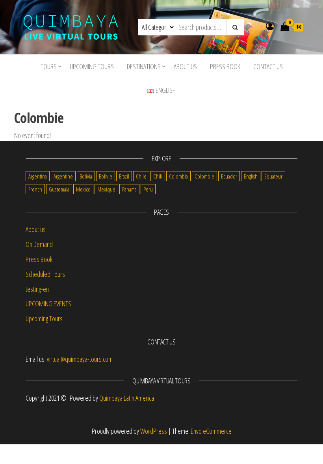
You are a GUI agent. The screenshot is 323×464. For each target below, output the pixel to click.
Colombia (178, 176)
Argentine (63, 176)
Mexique (106, 189)
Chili (157, 176)
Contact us (268, 66)
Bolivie (105, 176)
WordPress (153, 431)
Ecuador (229, 176)
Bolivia (86, 176)
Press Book (225, 66)
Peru (148, 189)
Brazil (124, 176)
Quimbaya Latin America (126, 398)
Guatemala (59, 189)
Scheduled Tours (45, 274)
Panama (129, 189)
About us (185, 66)
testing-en (37, 289)
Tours (49, 66)
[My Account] (270, 25)
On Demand (39, 244)
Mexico (83, 189)
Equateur (273, 176)
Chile (141, 176)
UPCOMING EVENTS (48, 303)
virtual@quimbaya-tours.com (80, 359)
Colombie (204, 176)
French (35, 189)
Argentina (37, 176)
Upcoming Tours (92, 66)
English (251, 176)
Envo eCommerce (211, 431)
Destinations (144, 66)
